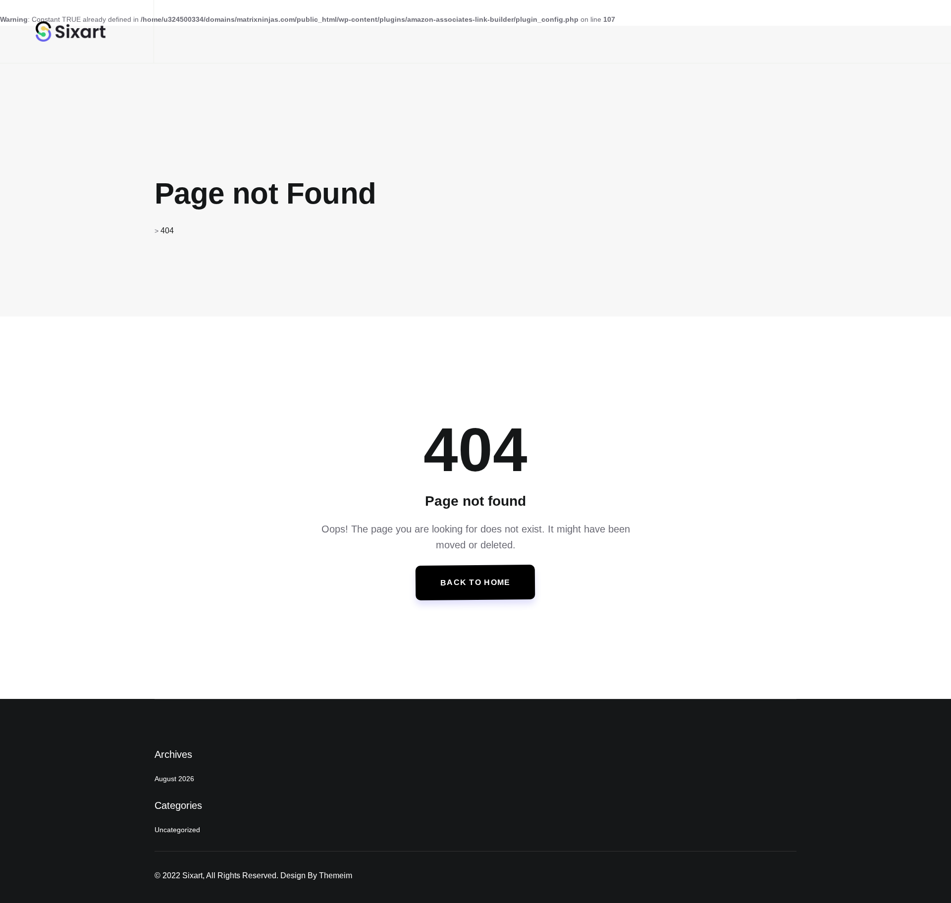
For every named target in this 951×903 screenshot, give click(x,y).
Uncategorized (177, 830)
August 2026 (174, 779)
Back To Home (475, 582)
